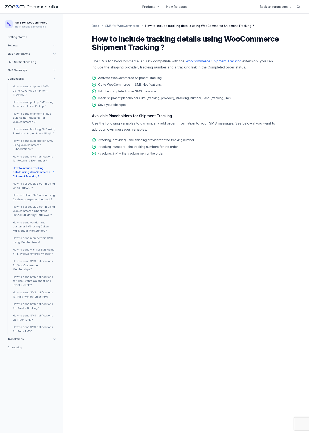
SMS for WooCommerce (122, 26)
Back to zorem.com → (275, 6)
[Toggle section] (54, 45)
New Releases (177, 6)
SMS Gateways (17, 70)
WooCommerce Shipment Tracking (213, 61)
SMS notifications (19, 53)
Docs (95, 26)
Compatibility (16, 78)
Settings (13, 45)
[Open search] (298, 6)
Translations (16, 339)
